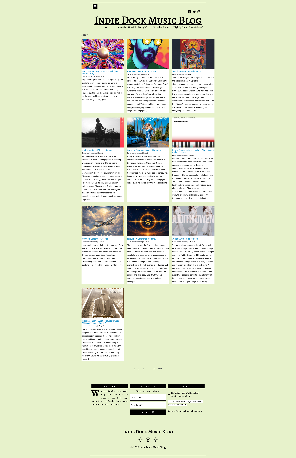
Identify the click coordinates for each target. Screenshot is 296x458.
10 (154, 369)
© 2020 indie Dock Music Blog (148, 447)
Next (160, 369)
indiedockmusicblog (90, 76)
